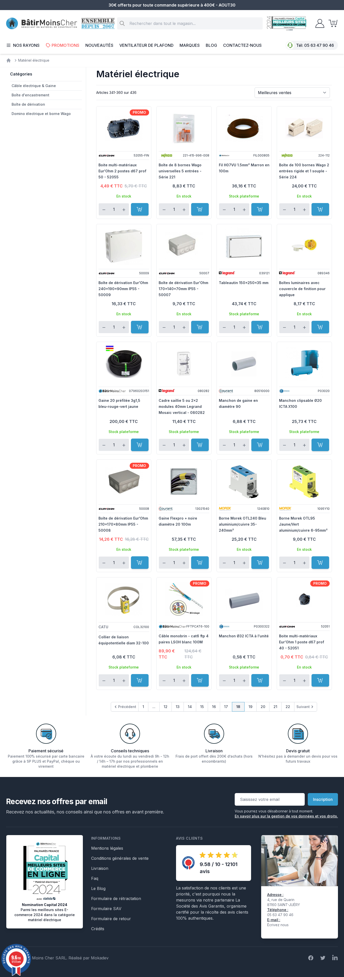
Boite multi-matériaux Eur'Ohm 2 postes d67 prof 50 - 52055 (122, 171)
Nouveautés (99, 45)
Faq (94, 878)
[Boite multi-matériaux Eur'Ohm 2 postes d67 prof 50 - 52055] (123, 128)
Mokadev (100, 957)
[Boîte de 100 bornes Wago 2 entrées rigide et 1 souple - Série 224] (304, 128)
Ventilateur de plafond (146, 45)
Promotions (65, 45)
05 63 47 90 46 (319, 45)
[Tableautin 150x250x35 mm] (244, 246)
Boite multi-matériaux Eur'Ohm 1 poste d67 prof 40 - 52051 (301, 642)
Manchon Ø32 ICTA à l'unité (244, 636)
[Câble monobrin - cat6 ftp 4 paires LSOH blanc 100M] (184, 599)
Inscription (323, 799)
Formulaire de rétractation (116, 898)
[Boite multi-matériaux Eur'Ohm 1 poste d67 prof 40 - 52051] (304, 599)
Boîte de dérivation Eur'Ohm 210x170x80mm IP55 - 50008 (123, 524)
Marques (190, 45)
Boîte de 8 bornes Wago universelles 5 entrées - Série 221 (180, 171)
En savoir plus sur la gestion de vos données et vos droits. (286, 816)
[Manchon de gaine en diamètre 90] (244, 364)
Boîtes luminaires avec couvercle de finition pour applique (302, 289)
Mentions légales (107, 848)
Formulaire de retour (111, 918)
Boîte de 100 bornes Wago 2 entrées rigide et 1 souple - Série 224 (304, 171)
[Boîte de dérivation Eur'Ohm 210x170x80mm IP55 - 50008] (123, 481)
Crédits (97, 928)
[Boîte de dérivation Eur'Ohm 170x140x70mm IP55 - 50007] (184, 246)
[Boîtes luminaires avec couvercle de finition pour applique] (304, 246)
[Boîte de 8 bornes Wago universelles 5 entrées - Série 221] (184, 128)
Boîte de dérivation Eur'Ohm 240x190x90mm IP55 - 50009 (123, 289)
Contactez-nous (242, 45)
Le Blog (98, 888)
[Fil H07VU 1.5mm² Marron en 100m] (244, 128)
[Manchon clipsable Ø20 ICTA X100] (304, 364)
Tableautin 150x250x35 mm (243, 283)
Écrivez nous (278, 925)
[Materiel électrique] (8, 60)
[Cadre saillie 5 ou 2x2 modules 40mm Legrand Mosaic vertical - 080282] (184, 364)
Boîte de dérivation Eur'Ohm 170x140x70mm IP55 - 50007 (183, 289)
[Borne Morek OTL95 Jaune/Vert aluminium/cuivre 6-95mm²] (304, 481)
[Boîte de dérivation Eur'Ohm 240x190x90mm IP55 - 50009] (123, 246)
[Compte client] (318, 23)
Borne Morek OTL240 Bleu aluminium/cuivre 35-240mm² (242, 524)
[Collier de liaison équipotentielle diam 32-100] (123, 599)
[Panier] (331, 23)
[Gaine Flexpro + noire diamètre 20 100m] (184, 481)
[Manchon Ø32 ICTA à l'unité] (244, 599)
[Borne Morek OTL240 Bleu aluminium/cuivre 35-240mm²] (244, 481)
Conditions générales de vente (120, 858)
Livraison (99, 868)
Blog (211, 45)
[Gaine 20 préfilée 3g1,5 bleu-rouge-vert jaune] (123, 364)
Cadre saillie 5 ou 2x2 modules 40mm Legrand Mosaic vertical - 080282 (182, 406)
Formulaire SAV (106, 908)
